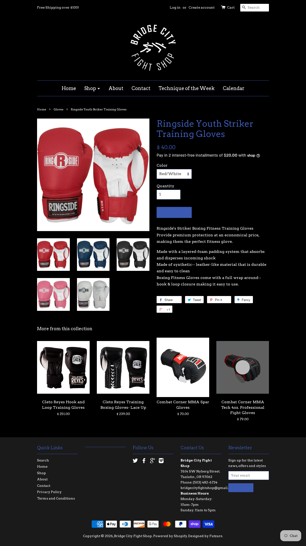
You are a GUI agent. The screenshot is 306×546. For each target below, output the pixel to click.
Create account (202, 7)
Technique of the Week (186, 88)
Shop (90, 88)
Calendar (234, 88)
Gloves (58, 109)
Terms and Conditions (56, 498)
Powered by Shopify (170, 536)
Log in (175, 7)
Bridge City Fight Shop (133, 536)
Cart (231, 7)
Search (43, 460)
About (116, 88)
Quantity (165, 186)
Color (162, 165)
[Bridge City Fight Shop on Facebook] (144, 461)
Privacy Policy (49, 492)
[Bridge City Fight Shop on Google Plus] (152, 461)
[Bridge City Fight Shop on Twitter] (135, 461)
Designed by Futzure (205, 536)
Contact (140, 88)
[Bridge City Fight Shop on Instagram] (161, 461)
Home (69, 88)
